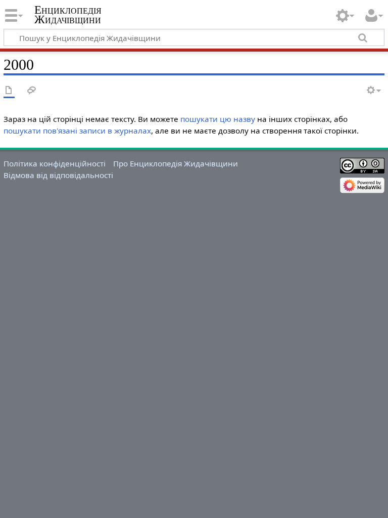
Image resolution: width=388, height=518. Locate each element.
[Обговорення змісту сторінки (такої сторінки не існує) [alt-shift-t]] (31, 91)
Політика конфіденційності (55, 163)
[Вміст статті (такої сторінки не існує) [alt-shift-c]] (9, 91)
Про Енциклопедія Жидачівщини (175, 163)
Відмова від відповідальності (58, 175)
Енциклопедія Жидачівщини (68, 15)
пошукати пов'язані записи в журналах (77, 130)
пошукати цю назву (217, 119)
